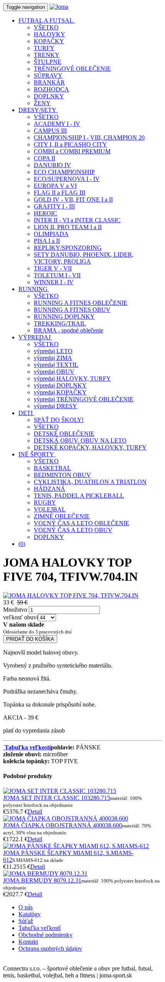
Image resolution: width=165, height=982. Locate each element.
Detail (35, 811)
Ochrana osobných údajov (50, 948)
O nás (25, 907)
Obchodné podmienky (45, 935)
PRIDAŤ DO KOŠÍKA (30, 639)
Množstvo (15, 609)
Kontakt (28, 941)
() (21, 544)
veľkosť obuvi (20, 617)
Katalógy (29, 914)
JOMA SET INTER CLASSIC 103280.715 (56, 798)
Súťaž (25, 921)
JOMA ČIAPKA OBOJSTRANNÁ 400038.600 (62, 825)
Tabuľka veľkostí (39, 928)
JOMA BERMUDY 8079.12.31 (42, 880)
